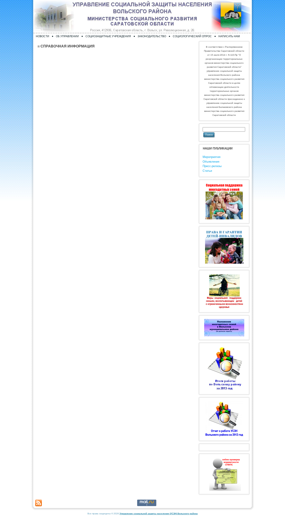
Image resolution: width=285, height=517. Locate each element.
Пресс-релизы (212, 166)
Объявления (211, 161)
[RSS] (38, 503)
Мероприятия (211, 157)
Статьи (207, 170)
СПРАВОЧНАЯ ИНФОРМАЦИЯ (68, 46)
